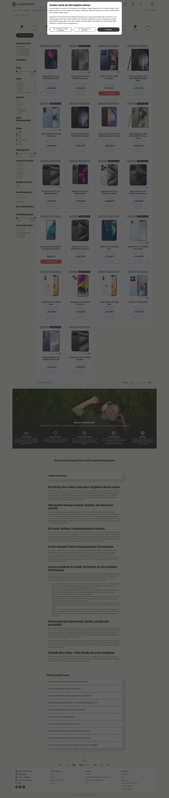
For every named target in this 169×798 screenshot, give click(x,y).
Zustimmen (108, 29)
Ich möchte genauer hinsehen (85, 29)
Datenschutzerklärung (70, 23)
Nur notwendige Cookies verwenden (60, 29)
